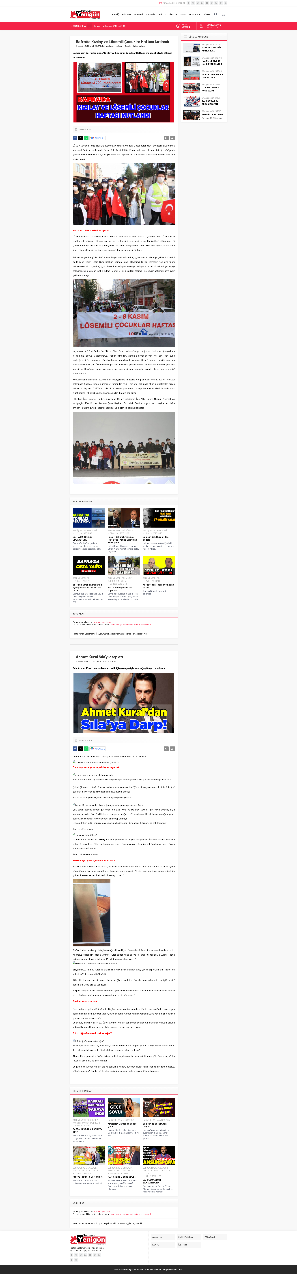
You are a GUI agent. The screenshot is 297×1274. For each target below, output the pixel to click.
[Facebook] (188, 3)
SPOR (168, 1170)
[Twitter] (193, 3)
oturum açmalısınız (102, 622)
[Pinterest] (211, 3)
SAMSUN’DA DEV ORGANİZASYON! (210, 102)
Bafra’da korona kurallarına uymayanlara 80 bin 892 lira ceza (87, 587)
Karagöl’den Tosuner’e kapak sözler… (158, 586)
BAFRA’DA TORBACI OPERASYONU (83, 538)
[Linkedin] (202, 3)
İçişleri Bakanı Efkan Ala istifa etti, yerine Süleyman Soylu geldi (122, 539)
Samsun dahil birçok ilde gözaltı (156, 538)
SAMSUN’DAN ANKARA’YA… (122, 1177)
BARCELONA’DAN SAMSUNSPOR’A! (152, 1181)
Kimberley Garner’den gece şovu (122, 1125)
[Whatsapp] (216, 3)
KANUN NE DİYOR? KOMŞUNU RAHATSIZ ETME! (212, 64)
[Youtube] (207, 3)
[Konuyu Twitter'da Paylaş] (80, 138)
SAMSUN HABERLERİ (91, 1123)
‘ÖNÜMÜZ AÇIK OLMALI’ (213, 114)
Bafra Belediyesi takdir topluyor (120, 589)
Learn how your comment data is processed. (130, 624)
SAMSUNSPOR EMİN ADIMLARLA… (212, 49)
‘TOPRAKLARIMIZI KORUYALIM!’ (107, 25)
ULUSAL (95, 1170)
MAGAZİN (88, 661)
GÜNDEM (129, 530)
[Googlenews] (225, 3)
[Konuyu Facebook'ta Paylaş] (75, 138)
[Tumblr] (221, 3)
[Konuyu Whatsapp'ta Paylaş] (86, 138)
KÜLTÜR (111, 581)
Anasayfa (79, 46)
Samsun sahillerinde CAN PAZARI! (212, 76)
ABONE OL (100, 138)
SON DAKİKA (121, 581)
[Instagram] (198, 3)
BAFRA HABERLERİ (93, 46)
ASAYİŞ (76, 530)
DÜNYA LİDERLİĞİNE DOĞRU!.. (88, 1177)
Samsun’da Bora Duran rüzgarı (155, 1125)
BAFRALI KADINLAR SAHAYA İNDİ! (87, 1130)
